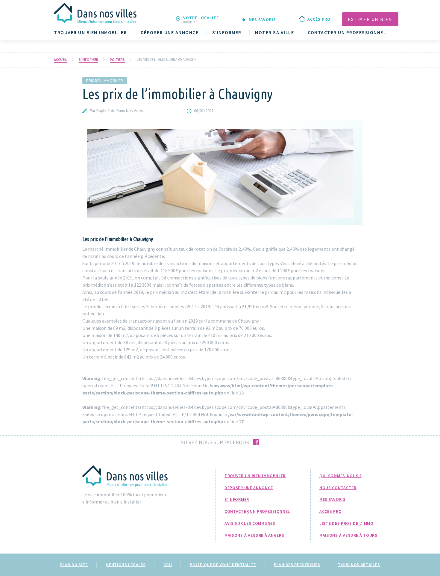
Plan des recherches (297, 564)
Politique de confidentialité (223, 564)
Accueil (60, 60)
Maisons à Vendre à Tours (348, 535)
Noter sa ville (274, 32)
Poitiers (117, 60)
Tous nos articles (359, 564)
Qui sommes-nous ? (340, 475)
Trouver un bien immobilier (90, 32)
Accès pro (330, 511)
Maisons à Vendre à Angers (254, 535)
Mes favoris (332, 499)
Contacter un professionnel (347, 32)
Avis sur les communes (249, 523)
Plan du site (74, 564)
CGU (167, 564)
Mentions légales (125, 564)
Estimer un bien (370, 19)
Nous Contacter (337, 487)
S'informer (227, 32)
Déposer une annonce (170, 32)
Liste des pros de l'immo (346, 523)
